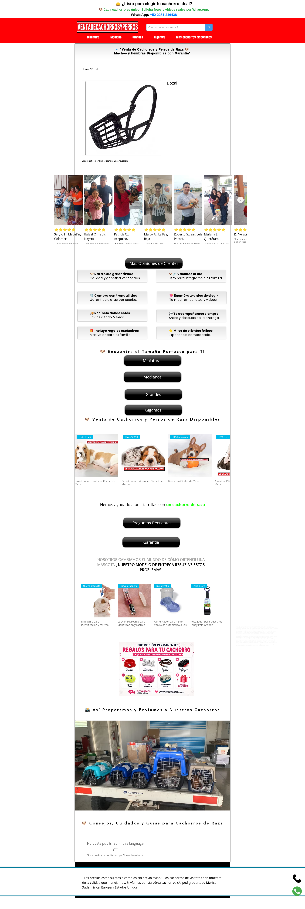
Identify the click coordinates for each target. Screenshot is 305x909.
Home (85, 69)
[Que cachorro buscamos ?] (208, 27)
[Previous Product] (79, 455)
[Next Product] (226, 455)
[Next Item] (240, 200)
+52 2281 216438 (163, 15)
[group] (152, 461)
